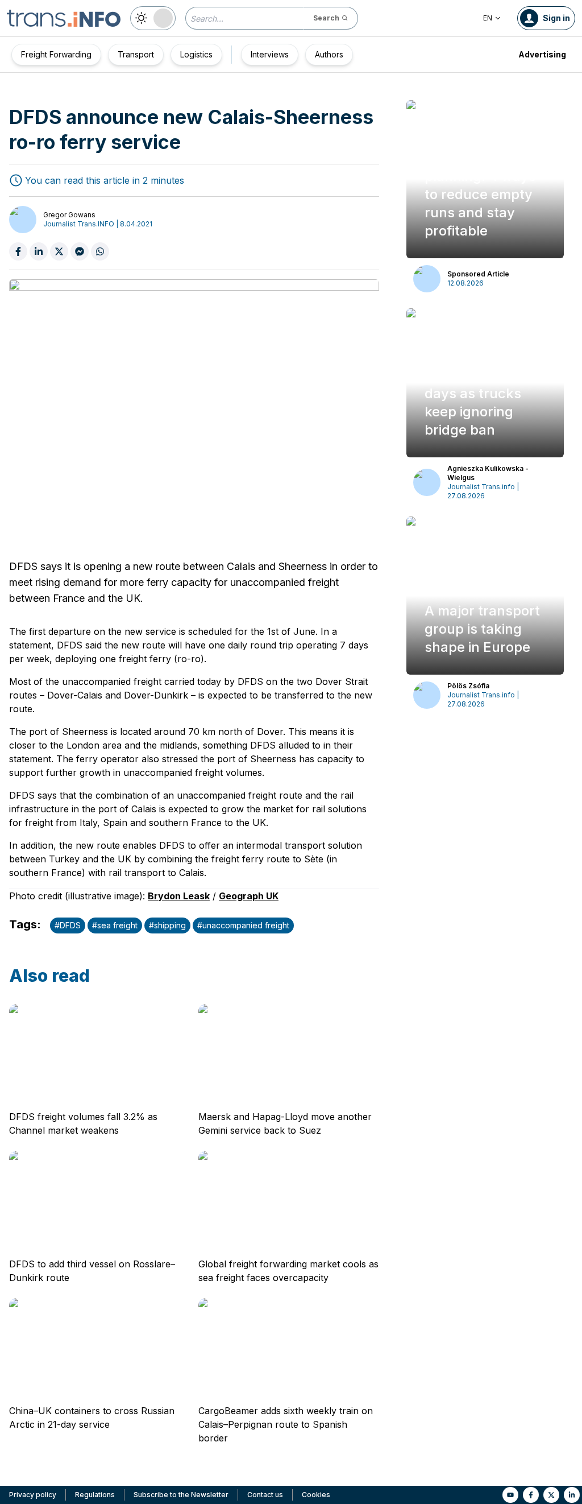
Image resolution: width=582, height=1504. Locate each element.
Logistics (196, 54)
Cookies (316, 1494)
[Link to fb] (531, 1495)
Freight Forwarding (56, 54)
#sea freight (115, 925)
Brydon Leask (179, 896)
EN (487, 18)
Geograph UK (248, 896)
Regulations (95, 1494)
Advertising (542, 54)
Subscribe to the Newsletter (181, 1494)
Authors (329, 54)
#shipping (167, 925)
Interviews (270, 54)
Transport (136, 54)
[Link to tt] (551, 1495)
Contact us (265, 1494)
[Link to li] (572, 1495)
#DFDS (68, 925)
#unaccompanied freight (243, 925)
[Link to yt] (510, 1495)
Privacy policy (32, 1494)
